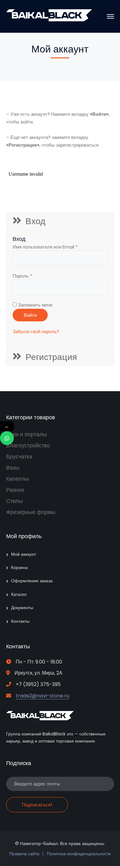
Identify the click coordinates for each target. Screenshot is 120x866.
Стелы (14, 501)
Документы (22, 608)
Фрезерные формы (30, 512)
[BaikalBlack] (49, 19)
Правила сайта (24, 854)
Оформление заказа (32, 581)
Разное (15, 490)
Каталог (19, 594)
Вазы (12, 467)
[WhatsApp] (7, 438)
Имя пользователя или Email (45, 247)
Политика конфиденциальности (79, 854)
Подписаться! (37, 804)
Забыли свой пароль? (36, 331)
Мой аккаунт (23, 554)
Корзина (19, 567)
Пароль (22, 276)
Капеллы (17, 479)
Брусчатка (19, 456)
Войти (30, 315)
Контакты (20, 621)
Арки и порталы (26, 434)
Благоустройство (28, 445)
